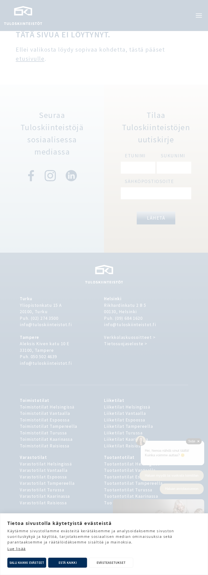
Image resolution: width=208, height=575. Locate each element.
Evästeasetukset (111, 563)
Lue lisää (16, 548)
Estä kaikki (68, 563)
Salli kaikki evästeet (26, 563)
